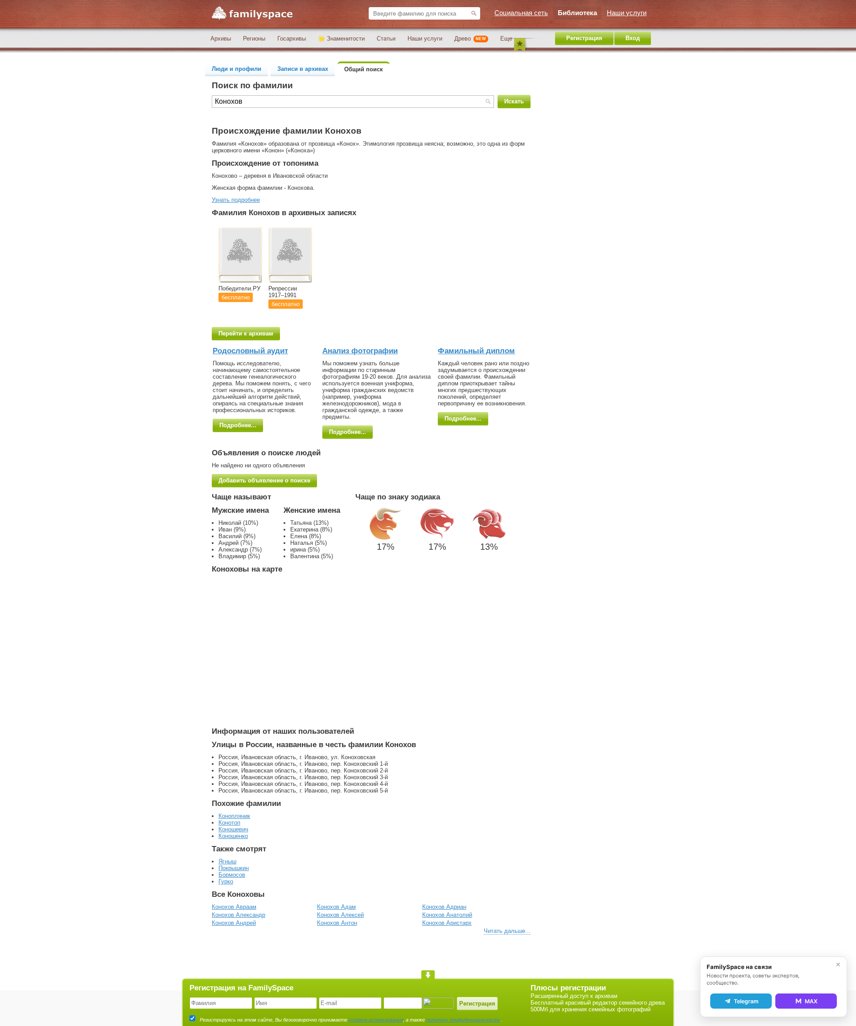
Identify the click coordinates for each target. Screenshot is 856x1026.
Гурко (225, 881)
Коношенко (233, 836)
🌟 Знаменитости (341, 38)
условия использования (376, 1019)
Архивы (220, 38)
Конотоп (229, 822)
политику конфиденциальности (463, 1019)
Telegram (746, 1001)
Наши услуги (424, 38)
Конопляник (234, 816)
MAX (811, 1001)
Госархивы (291, 38)
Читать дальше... (507, 931)
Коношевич (233, 829)
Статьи (386, 38)
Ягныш (227, 861)
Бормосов (231, 874)
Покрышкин (233, 868)
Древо (470, 38)
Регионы (254, 38)
